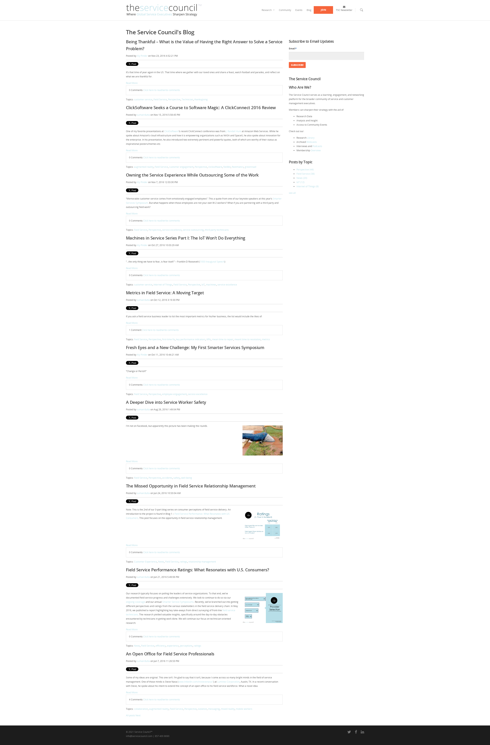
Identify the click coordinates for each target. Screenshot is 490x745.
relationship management (202, 561)
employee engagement (174, 394)
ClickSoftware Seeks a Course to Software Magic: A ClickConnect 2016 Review (201, 107)
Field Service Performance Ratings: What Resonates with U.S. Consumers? (197, 569)
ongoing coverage (135, 602)
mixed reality (228, 709)
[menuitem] (359, 12)
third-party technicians (217, 229)
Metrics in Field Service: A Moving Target (165, 292)
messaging (214, 709)
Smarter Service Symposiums (178, 602)
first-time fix (168, 339)
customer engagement (181, 166)
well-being (186, 477)
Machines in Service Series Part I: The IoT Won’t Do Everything (185, 238)
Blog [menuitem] (309, 10)
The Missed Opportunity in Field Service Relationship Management (191, 486)
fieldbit (227, 166)
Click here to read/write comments (161, 90)
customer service (143, 99)
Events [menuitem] (298, 10)
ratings (183, 561)
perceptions (186, 645)
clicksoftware (215, 166)
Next (138, 715)
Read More (132, 83)
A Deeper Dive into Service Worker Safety (166, 402)
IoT (203, 284)
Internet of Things (163, 284)
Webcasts (311, 142)
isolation (202, 709)
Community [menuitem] (285, 10)
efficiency (161, 645)
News (161, 561)
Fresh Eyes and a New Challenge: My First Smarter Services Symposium (195, 347)
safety (176, 477)
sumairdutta (143, 114)
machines (211, 284)
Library (310, 137)
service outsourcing (193, 229)
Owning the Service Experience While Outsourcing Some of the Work (192, 175)
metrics (266, 339)
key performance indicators (190, 339)
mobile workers (244, 709)
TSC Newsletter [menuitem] (344, 9)
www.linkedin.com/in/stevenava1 (195, 681)
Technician (187, 99)
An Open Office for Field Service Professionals (170, 654)
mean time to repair (222, 339)
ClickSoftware (171, 131)
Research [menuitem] (267, 10)
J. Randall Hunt (233, 131)
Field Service (160, 99)
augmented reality (144, 166)
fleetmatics (238, 166)
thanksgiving (201, 99)
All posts (130, 715)
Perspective (174, 99)
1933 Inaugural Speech (212, 261)
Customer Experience (145, 561)
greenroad (250, 166)
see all (292, 193)
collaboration (141, 709)
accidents (167, 477)
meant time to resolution (247, 339)
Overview (316, 150)
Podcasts (317, 146)
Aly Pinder (142, 55)
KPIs (209, 339)
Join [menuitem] (323, 9)
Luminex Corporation (228, 681)
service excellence (172, 229)
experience (173, 645)
